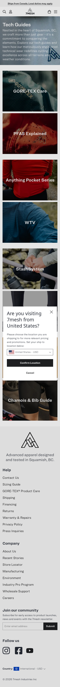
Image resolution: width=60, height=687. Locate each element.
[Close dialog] (51, 312)
